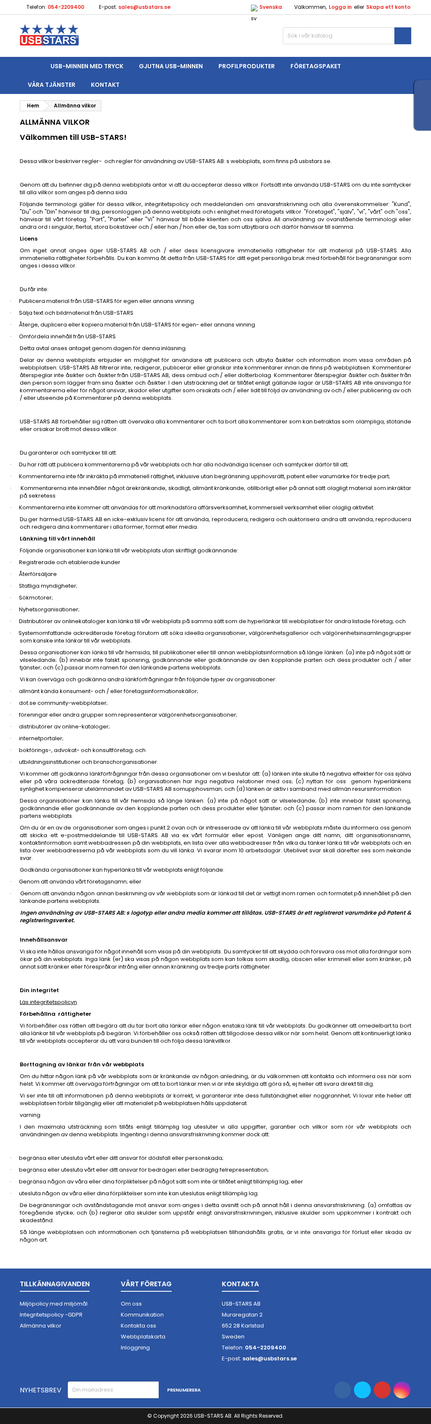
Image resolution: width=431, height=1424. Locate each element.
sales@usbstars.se (144, 7)
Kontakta (240, 1284)
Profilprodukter (246, 66)
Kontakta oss (138, 1326)
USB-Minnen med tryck (87, 66)
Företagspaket (315, 66)
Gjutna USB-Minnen (171, 66)
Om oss (131, 1304)
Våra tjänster (51, 84)
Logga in (340, 7)
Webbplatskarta (143, 1337)
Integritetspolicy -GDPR (51, 1315)
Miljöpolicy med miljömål (54, 1304)
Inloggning (135, 1348)
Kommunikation (142, 1315)
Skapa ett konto (388, 7)
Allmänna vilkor (40, 1326)
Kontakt (105, 84)
